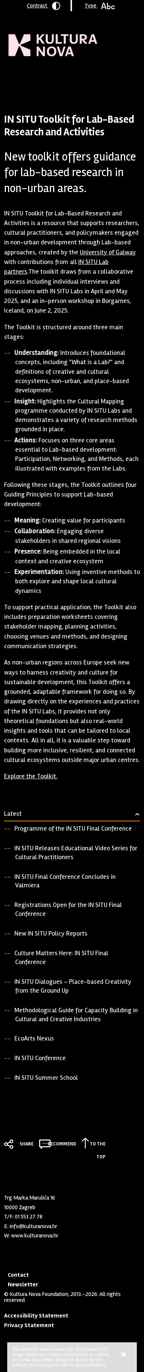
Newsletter (23, 1284)
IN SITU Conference (40, 1058)
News (42, 76)
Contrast (37, 5)
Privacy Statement (29, 1325)
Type (91, 5)
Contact (18, 1275)
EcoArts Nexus (34, 1038)
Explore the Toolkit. (31, 776)
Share (27, 1144)
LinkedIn (7, 1250)
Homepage (17, 76)
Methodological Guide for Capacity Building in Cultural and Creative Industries (76, 1014)
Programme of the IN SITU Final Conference (73, 828)
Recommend (62, 1144)
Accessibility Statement (36, 1316)
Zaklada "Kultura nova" (53, 39)
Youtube (20, 1250)
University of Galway (108, 252)
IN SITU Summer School (46, 1077)
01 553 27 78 (28, 1216)
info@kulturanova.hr (33, 1226)
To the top (98, 1145)
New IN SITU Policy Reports (51, 933)
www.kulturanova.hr (34, 1235)
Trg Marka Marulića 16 (29, 1197)
